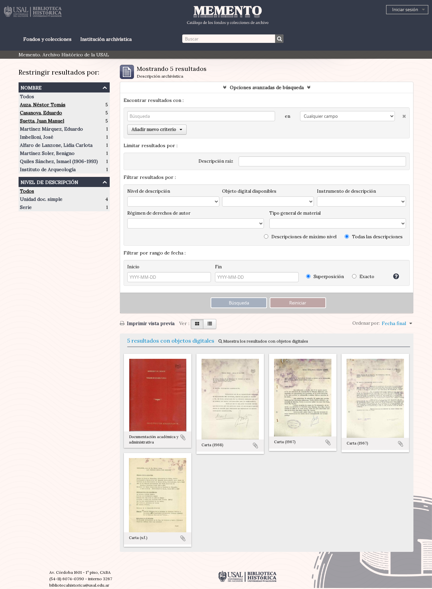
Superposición (328, 276)
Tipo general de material (295, 213)
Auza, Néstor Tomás (42, 105)
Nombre (31, 87)
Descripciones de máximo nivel (303, 237)
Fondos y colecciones (47, 39)
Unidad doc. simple (41, 199)
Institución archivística (106, 39)
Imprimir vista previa (150, 323)
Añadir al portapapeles (183, 437)
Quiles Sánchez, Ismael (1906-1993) (59, 161)
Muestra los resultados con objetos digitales (265, 341)
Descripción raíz (215, 161)
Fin (218, 267)
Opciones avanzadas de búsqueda (267, 87)
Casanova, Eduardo (41, 113)
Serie (26, 207)
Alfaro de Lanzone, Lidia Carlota (56, 145)
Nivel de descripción (49, 181)
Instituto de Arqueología (48, 169)
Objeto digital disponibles (249, 191)
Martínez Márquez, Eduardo (51, 129)
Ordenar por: (366, 323)
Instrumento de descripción (346, 191)
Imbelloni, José (36, 137)
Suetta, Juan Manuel (42, 121)
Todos (27, 96)
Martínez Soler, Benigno (47, 153)
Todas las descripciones (377, 237)
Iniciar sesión (405, 9)
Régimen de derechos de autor (158, 213)
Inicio (133, 267)
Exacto (366, 276)
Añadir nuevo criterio (154, 129)
